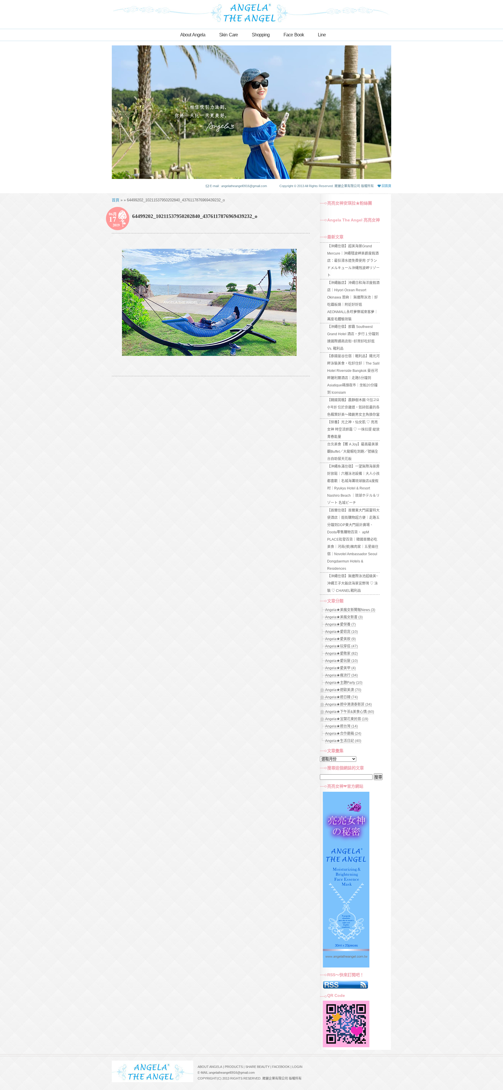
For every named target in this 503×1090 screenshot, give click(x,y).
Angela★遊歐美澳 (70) (343, 690)
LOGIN (297, 1066)
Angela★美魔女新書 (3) (344, 617)
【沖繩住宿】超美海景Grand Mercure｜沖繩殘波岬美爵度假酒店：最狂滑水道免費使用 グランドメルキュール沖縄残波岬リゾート (353, 260)
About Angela (192, 34)
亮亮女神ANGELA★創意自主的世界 (251, 12)
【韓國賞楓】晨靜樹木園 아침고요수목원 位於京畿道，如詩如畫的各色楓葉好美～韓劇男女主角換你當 (353, 407)
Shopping (261, 34)
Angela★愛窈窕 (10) (341, 632)
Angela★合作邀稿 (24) (343, 734)
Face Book (294, 34)
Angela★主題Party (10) (343, 683)
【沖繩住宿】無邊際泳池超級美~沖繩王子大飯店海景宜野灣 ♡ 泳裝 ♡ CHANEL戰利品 (352, 583)
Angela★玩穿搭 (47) (341, 646)
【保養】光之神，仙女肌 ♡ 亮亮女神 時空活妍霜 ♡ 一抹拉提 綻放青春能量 (353, 429)
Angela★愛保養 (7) (340, 624)
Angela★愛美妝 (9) (340, 639)
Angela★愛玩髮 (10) (341, 661)
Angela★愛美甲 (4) (340, 668)
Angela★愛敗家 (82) (341, 653)
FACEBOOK (281, 1066)
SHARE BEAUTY (257, 1066)
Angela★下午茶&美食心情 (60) (349, 712)
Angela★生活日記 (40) (343, 741)
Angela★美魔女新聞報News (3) (350, 610)
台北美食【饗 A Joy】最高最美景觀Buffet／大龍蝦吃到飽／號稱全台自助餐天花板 (352, 451)
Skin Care (228, 34)
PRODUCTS (234, 1066)
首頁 (115, 200)
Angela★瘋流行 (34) (341, 675)
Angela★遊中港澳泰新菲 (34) (348, 704)
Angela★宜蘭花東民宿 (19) (346, 719)
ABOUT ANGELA (210, 1066)
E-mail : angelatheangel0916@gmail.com (238, 186)
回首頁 (386, 186)
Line (322, 34)
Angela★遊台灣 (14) (341, 726)
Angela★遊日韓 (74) (341, 697)
